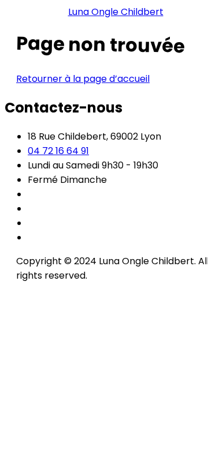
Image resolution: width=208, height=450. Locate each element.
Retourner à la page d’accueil (83, 78)
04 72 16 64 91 (58, 151)
